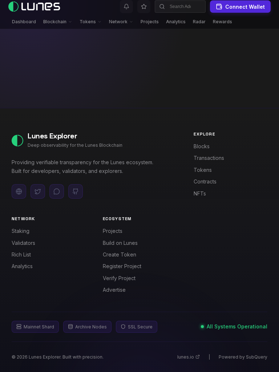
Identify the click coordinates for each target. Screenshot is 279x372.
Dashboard (24, 21)
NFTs (200, 193)
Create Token (119, 254)
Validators (23, 243)
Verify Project (119, 278)
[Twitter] (38, 191)
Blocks (202, 146)
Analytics (176, 21)
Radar (199, 21)
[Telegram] (56, 191)
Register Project (122, 266)
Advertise (114, 290)
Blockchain (54, 21)
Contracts (205, 181)
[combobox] (180, 6)
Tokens (88, 21)
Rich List (21, 254)
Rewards (222, 21)
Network (118, 21)
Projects (150, 21)
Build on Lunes (120, 243)
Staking (20, 231)
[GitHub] (75, 191)
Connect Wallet (245, 7)
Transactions (209, 158)
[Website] (19, 191)
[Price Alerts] (126, 6)
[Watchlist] (143, 6)
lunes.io (185, 357)
